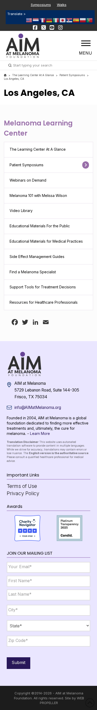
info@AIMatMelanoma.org (37, 407)
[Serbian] (69, 20)
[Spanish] (76, 20)
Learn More (40, 433)
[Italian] (56, 20)
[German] (49, 20)
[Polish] (83, 20)
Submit (18, 662)
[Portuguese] (89, 20)
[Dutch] (36, 20)
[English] (29, 20)
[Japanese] (62, 20)
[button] (86, 43)
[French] (42, 20)
